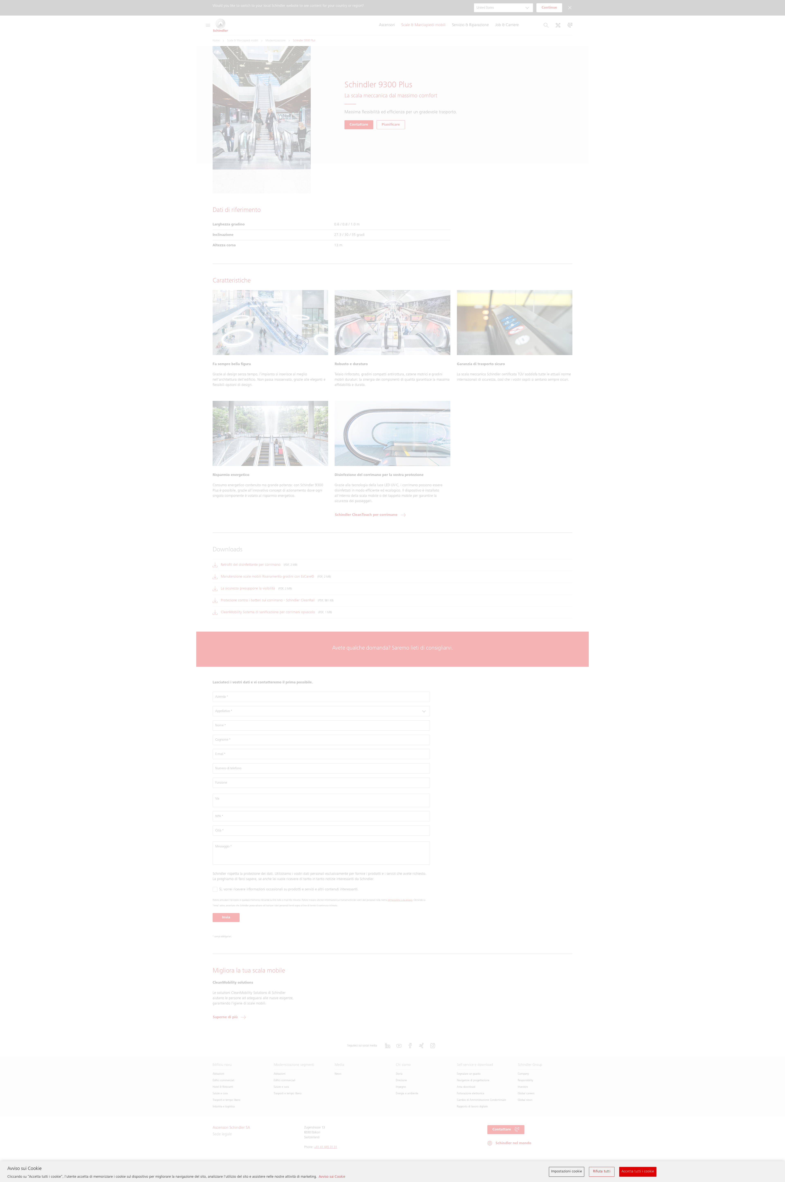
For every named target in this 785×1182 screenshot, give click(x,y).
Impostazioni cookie (566, 1171)
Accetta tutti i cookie (637, 1171)
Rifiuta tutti (601, 1171)
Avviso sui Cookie (332, 1177)
